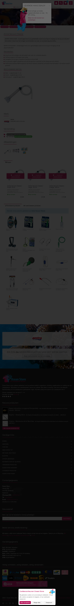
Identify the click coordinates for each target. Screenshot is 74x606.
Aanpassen (49, 602)
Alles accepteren (25, 602)
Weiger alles (37, 602)
